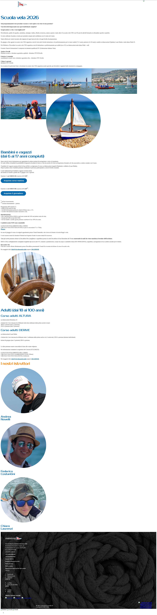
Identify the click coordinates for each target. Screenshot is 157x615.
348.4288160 (35, 249)
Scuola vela (10, 574)
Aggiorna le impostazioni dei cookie (15, 568)
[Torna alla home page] (13, 538)
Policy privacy (9, 563)
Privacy (138, 4)
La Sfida (9, 583)
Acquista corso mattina (14, 181)
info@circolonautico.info (19, 249)
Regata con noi (11, 576)
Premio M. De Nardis (12, 584)
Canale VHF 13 (9, 559)
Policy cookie (9, 566)
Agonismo (10, 577)
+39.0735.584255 (10, 552)
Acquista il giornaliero (13, 193)
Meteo (124, 4)
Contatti (131, 4)
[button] (149, 4)
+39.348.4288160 (10, 554)
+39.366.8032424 (10, 556)
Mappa (3, 229)
